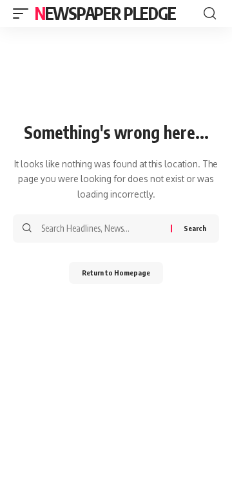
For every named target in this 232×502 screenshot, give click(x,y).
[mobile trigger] (24, 13)
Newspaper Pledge (105, 13)
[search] (209, 13)
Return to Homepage (116, 272)
